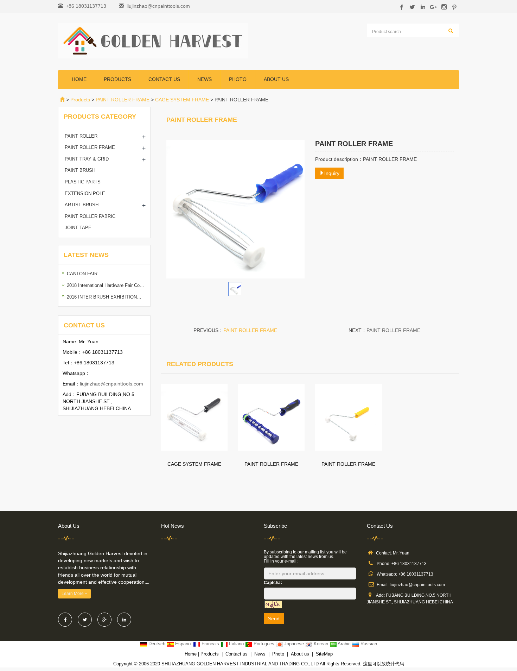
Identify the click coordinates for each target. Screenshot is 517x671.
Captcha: (273, 582)
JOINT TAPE (78, 227)
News (204, 79)
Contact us (164, 79)
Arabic (344, 643)
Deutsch (157, 643)
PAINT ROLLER (81, 136)
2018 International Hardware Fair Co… (105, 285)
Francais (210, 643)
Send (274, 618)
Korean (321, 643)
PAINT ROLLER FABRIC (90, 216)
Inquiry (331, 173)
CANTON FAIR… (84, 273)
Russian (368, 643)
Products (117, 79)
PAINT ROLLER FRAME (122, 99)
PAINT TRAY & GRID (87, 159)
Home (79, 79)
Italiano (236, 643)
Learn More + (74, 593)
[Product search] (451, 30)
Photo (238, 79)
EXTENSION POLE (85, 193)
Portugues (264, 643)
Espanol (183, 643)
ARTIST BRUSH (81, 204)
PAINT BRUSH (80, 170)
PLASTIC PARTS (83, 181)
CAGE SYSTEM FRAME (182, 99)
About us (276, 79)
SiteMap (324, 654)
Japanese (294, 643)
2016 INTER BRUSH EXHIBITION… (104, 297)
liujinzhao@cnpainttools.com (158, 6)
